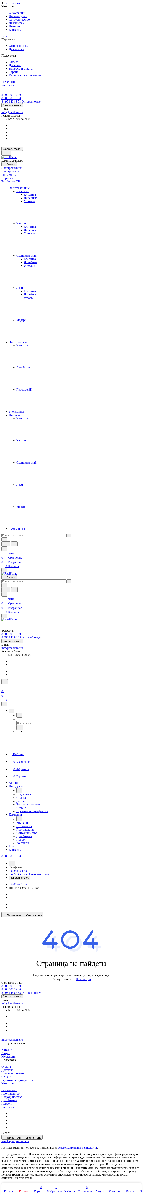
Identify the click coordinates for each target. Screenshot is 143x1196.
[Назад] (19, 715)
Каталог (6, 1049)
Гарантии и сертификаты (17, 1080)
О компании (9, 1090)
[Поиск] (4, 681)
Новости (6, 1103)
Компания (7, 1083)
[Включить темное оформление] (6, 153)
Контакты (7, 1107)
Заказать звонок (12, 105)
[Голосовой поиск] (5, 543)
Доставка (7, 1070)
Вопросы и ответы (13, 1073)
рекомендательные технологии (77, 1147)
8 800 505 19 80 (11, 94)
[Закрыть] (4, 704)
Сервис (6, 1076)
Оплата (6, 1066)
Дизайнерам (9, 1100)
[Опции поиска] (4, 539)
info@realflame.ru (12, 112)
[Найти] (14, 543)
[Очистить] (68, 535)
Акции (5, 1053)
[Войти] (3, 686)
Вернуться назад (62, 979)
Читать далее (114, 1164)
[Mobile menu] (4, 616)
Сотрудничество (11, 1097)
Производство (10, 1093)
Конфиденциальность (15, 1141)
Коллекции (8, 1056)
